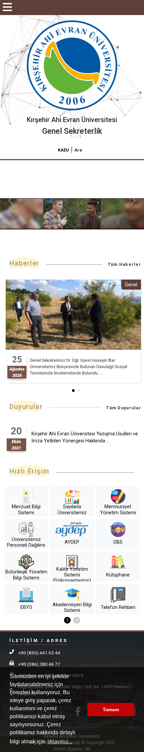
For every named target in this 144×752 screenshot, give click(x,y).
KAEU (63, 149)
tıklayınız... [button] (60, 741)
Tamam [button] (111, 709)
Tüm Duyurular (123, 407)
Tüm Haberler (124, 264)
